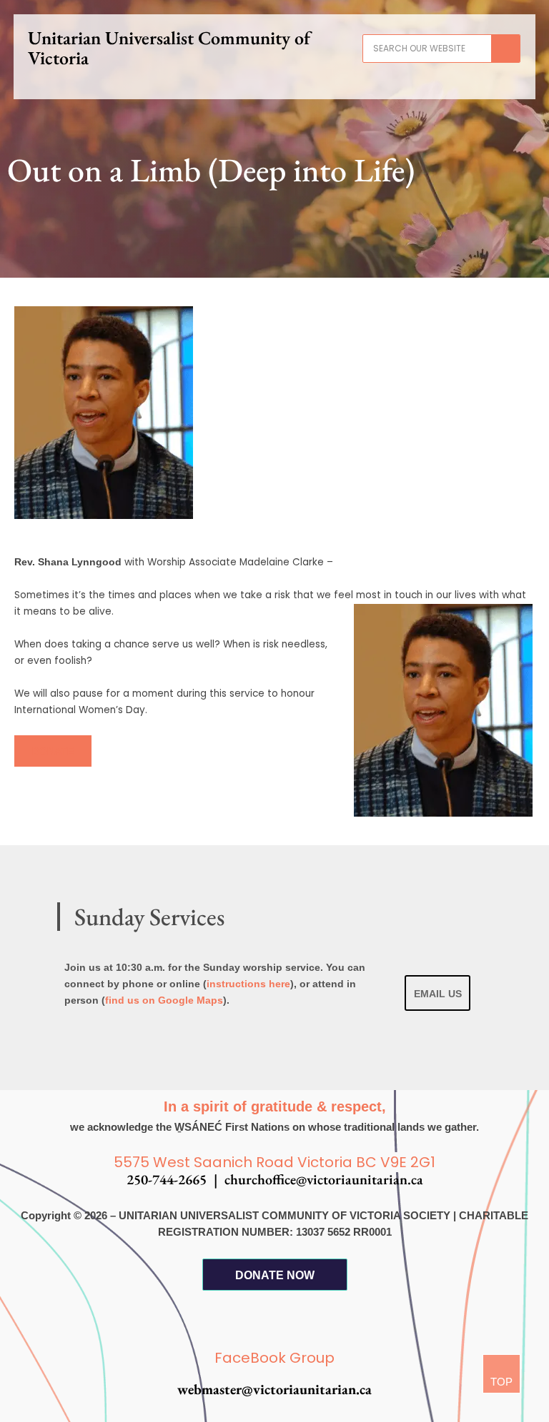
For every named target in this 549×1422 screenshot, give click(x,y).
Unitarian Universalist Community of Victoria (169, 48)
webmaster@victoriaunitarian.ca (274, 1389)
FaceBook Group (274, 1358)
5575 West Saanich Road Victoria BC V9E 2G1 (274, 1162)
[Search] (505, 48)
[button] (274, 84)
